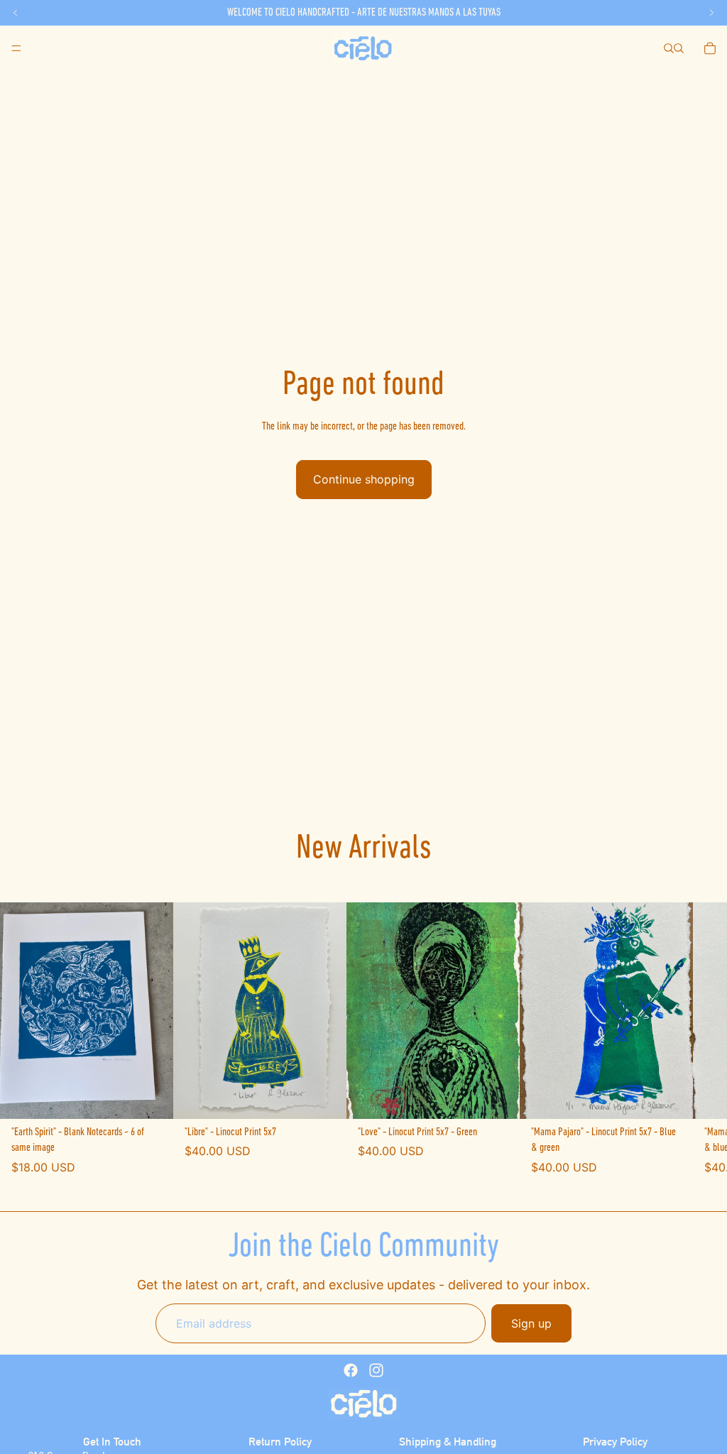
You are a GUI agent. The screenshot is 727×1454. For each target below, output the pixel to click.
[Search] (668, 48)
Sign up (531, 1323)
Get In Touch (112, 1441)
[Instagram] (376, 1370)
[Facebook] (350, 1370)
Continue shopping (364, 479)
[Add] (151, 1097)
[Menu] (16, 48)
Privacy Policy (615, 1441)
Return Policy (280, 1441)
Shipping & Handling (447, 1441)
